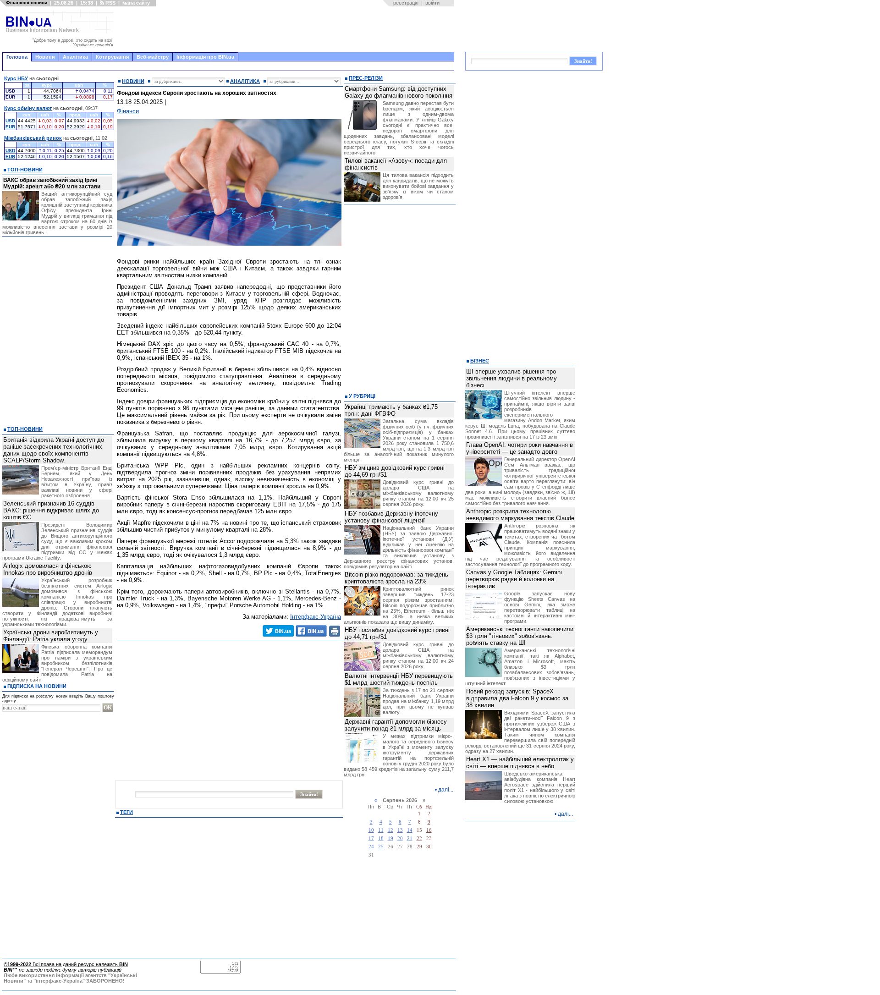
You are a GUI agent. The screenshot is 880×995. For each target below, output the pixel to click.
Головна (17, 57)
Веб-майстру (153, 57)
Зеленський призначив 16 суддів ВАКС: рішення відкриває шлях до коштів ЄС (51, 510)
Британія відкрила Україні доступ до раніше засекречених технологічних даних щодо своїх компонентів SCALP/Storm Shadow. (53, 450)
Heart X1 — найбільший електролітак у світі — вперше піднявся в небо (520, 763)
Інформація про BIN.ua (205, 57)
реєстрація (405, 2)
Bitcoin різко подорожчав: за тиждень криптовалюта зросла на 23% (396, 578)
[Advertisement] (286, 29)
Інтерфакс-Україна (315, 616)
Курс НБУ (16, 78)
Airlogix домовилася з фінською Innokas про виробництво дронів (47, 569)
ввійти (432, 2)
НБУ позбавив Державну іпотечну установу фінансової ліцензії (391, 517)
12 (390, 830)
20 (400, 838)
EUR (10, 126)
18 (381, 838)
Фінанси (128, 111)
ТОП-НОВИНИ (25, 169)
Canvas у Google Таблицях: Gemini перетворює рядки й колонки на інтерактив (514, 579)
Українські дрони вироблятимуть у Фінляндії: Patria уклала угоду (50, 636)
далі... (445, 789)
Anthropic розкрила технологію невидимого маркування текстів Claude (520, 515)
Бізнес (479, 360)
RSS (110, 2)
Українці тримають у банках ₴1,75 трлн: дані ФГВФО (391, 410)
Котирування (112, 57)
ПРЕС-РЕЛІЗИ (366, 78)
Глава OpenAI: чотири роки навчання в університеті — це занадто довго (519, 448)
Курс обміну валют (28, 108)
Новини (45, 57)
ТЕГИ (126, 812)
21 (409, 838)
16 (429, 830)
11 (381, 830)
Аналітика (75, 57)
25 (381, 846)
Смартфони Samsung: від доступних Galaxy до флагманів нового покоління (398, 92)
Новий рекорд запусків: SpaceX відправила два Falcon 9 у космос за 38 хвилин (517, 698)
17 (371, 838)
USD (10, 120)
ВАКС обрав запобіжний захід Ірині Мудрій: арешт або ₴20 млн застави (51, 183)
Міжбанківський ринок (33, 138)
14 (409, 830)
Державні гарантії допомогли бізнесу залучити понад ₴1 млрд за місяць (396, 725)
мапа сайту (136, 2)
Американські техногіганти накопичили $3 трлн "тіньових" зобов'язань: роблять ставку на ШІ (519, 636)
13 (400, 830)
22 (419, 838)
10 (371, 830)
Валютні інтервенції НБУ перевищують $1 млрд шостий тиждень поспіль (399, 679)
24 (371, 846)
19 (390, 838)
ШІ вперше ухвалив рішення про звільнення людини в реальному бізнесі (511, 378)
